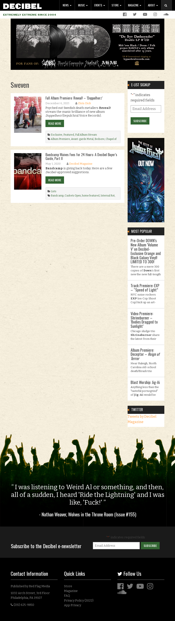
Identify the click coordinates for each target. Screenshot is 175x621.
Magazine (133, 5)
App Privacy (72, 605)
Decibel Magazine (80, 163)
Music (82, 5)
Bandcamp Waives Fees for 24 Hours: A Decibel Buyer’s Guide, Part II (81, 156)
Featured (68, 134)
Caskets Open (73, 195)
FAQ (67, 596)
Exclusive (56, 134)
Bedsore (100, 139)
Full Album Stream (86, 134)
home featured (90, 195)
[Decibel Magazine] (22, 5)
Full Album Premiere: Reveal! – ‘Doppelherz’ (73, 98)
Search (168, 10)
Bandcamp (57, 195)
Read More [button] (54, 123)
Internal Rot (108, 195)
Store (115, 5)
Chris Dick (84, 103)
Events (98, 5)
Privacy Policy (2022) (78, 600)
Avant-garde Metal (82, 139)
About (152, 5)
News (66, 5)
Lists (53, 191)
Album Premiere (60, 139)
